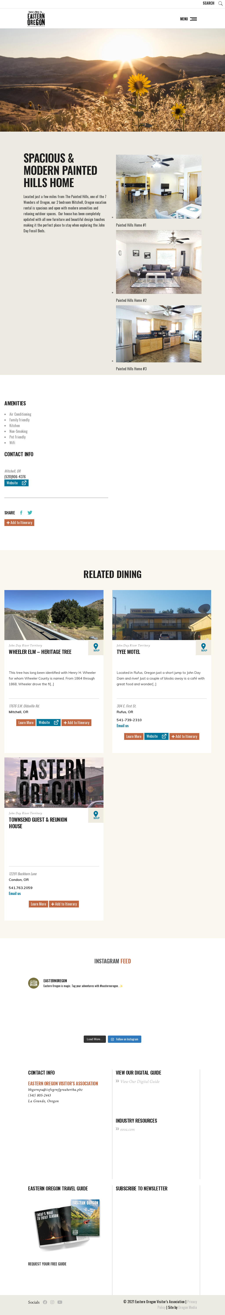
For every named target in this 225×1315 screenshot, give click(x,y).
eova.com (127, 1129)
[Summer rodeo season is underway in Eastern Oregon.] (78, 1023)
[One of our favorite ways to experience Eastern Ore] (147, 1003)
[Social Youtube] (59, 1302)
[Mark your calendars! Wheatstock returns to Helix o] (78, 1003)
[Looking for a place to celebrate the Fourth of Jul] (112, 1023)
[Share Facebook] (21, 512)
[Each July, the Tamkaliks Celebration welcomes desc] (181, 1003)
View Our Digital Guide (139, 1081)
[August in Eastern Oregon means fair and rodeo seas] (112, 1003)
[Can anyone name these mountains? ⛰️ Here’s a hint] (44, 1023)
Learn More (25, 722)
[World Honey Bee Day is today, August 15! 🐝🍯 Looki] (44, 1003)
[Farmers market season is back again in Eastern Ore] (147, 1023)
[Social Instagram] (52, 1302)
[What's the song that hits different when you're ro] (181, 1023)
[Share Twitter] (29, 512)
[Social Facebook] (45, 1302)
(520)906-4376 (15, 476)
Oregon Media (187, 1307)
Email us (123, 725)
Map (97, 650)
